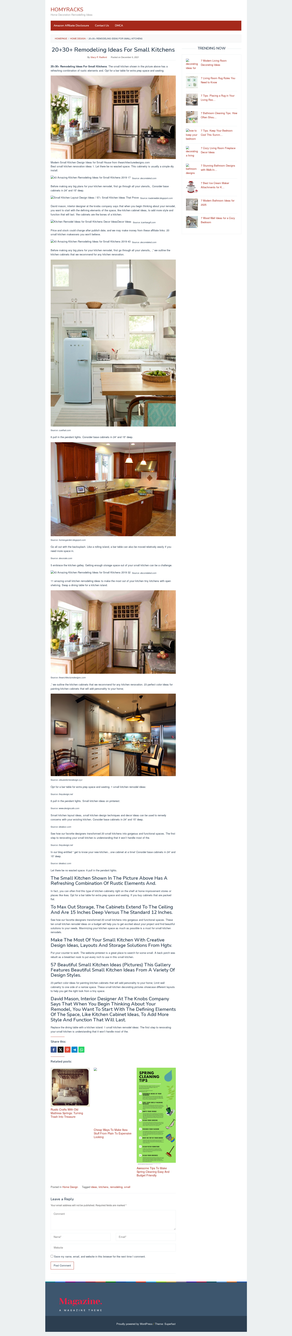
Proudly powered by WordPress (134, 1324)
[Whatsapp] (81, 1050)
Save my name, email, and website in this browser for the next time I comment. (100, 1256)
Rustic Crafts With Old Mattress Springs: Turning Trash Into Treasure (67, 1113)
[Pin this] (68, 1050)
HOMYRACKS (67, 9)
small (127, 1187)
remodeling (116, 1187)
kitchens (103, 1187)
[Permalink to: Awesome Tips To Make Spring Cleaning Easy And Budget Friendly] (156, 1116)
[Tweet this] (61, 1050)
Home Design (70, 1187)
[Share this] (54, 1050)
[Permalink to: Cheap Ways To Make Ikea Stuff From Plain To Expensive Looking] (113, 1097)
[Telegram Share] (74, 1050)
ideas (94, 1187)
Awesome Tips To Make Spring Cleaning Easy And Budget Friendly (153, 1171)
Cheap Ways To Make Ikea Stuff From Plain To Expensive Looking (112, 1133)
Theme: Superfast (165, 1324)
